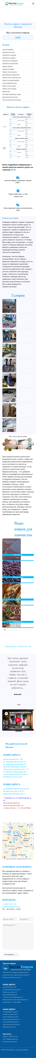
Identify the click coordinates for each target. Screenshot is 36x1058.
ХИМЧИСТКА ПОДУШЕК (10, 61)
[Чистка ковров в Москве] (18, 306)
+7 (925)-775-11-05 (9, 904)
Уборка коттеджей (8, 69)
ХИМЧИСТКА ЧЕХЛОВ (9, 55)
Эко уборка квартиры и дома (11, 94)
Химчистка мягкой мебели (10, 80)
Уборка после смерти (9, 86)
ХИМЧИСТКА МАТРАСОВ (10, 63)
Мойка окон (6, 91)
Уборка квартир (7, 66)
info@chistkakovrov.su (11, 907)
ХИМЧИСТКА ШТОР (8, 52)
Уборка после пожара (9, 89)
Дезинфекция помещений (10, 75)
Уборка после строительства (11, 77)
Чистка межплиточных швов (11, 100)
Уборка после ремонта (9, 72)
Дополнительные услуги (10, 97)
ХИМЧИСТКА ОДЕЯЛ (8, 58)
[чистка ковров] (18, 365)
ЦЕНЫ (13, 170)
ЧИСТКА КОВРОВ (7, 50)
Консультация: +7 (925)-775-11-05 (18, 646)
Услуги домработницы (9, 83)
